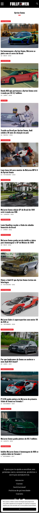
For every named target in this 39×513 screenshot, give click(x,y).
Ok (19, 509)
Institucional (19, 487)
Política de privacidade (19, 490)
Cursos (19, 484)
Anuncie (19, 480)
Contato (19, 494)
